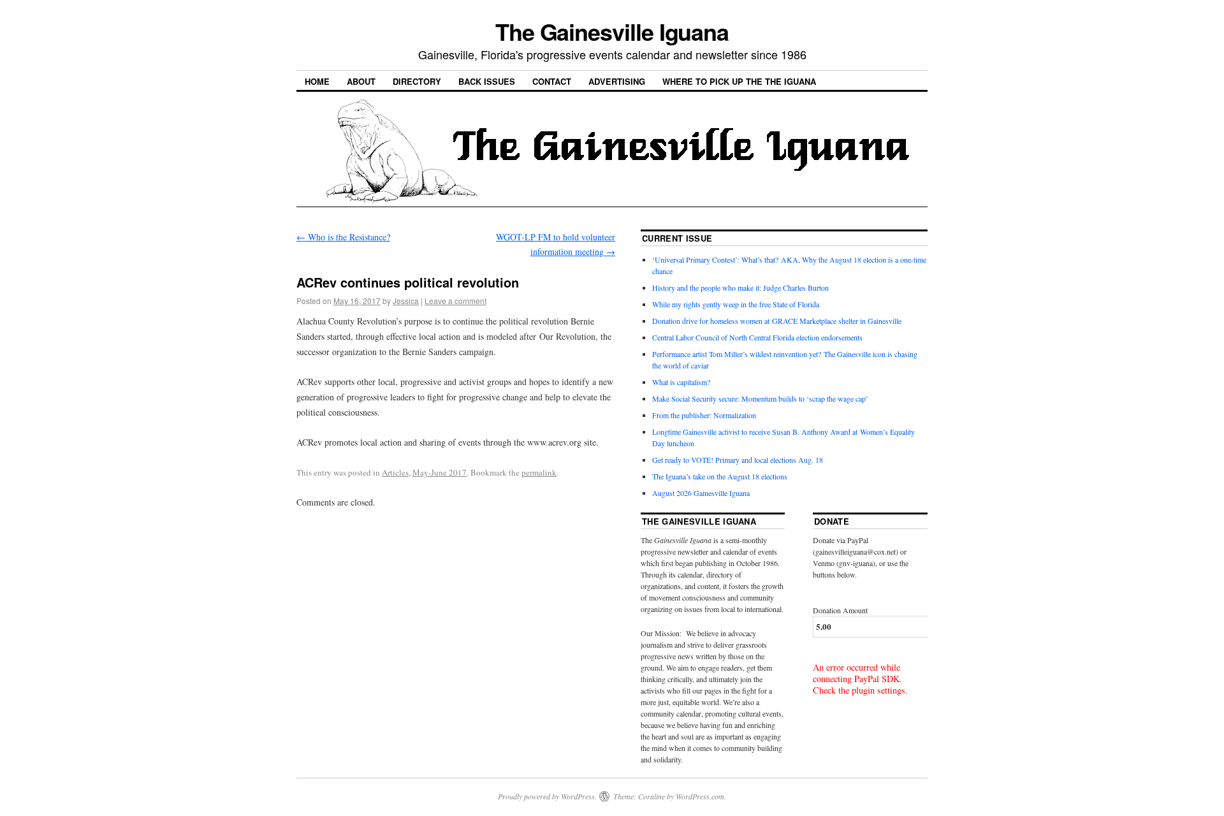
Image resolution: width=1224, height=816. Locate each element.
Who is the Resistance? (343, 237)
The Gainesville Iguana (612, 31)
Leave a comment (455, 300)
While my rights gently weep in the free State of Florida (738, 304)
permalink (539, 472)
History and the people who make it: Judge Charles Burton (740, 287)
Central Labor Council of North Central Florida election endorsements (757, 337)
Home (317, 81)
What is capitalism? (681, 382)
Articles (395, 472)
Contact (551, 81)
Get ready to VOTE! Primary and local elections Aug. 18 (737, 460)
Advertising (616, 81)
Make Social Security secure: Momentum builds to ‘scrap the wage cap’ (760, 398)
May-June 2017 (439, 472)
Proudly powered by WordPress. (547, 796)
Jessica (406, 300)
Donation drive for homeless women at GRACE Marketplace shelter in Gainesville (776, 321)
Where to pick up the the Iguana (739, 81)
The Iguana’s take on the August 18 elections (719, 476)
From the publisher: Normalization (704, 415)
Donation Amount (840, 610)
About (361, 81)
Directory (417, 81)
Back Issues (486, 81)
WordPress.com (700, 796)
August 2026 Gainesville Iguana (701, 493)
